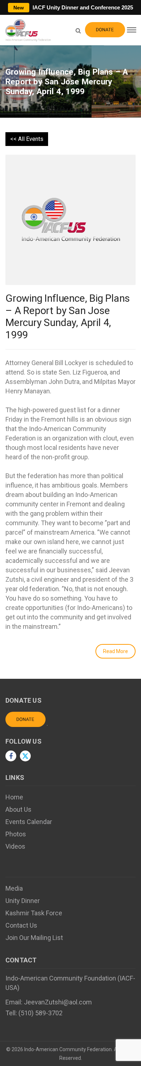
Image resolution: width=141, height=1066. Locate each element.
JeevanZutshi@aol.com (58, 1002)
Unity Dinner (22, 900)
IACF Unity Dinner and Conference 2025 (73, 7)
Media (14, 888)
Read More (115, 651)
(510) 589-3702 (40, 1013)
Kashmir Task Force (33, 913)
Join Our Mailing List (34, 937)
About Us (18, 809)
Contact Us (21, 925)
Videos (15, 846)
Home (14, 797)
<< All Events (26, 138)
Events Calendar (28, 821)
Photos (15, 834)
